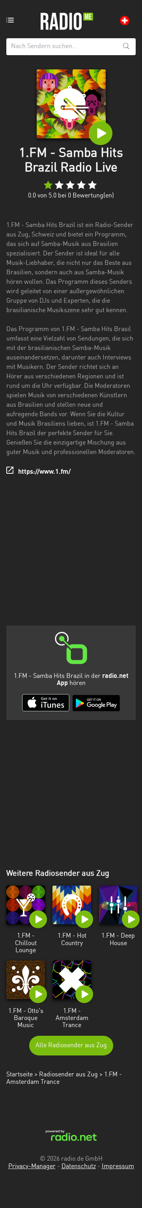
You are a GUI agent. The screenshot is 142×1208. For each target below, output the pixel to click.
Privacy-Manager (32, 1166)
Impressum (118, 1166)
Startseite (19, 1075)
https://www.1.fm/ (44, 472)
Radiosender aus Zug (68, 1075)
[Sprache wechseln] (124, 20)
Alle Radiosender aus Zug (71, 1045)
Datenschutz (79, 1166)
